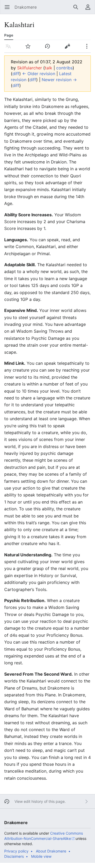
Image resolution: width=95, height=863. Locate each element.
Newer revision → (59, 79)
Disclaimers (14, 856)
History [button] (49, 49)
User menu (89, 9)
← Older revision (38, 73)
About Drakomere (51, 851)
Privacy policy (16, 851)
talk (48, 67)
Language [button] (10, 49)
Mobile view (41, 856)
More (88, 49)
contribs (64, 67)
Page (8, 35)
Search (77, 9)
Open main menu (8, 9)
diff (15, 73)
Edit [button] (69, 49)
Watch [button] (29, 49)
